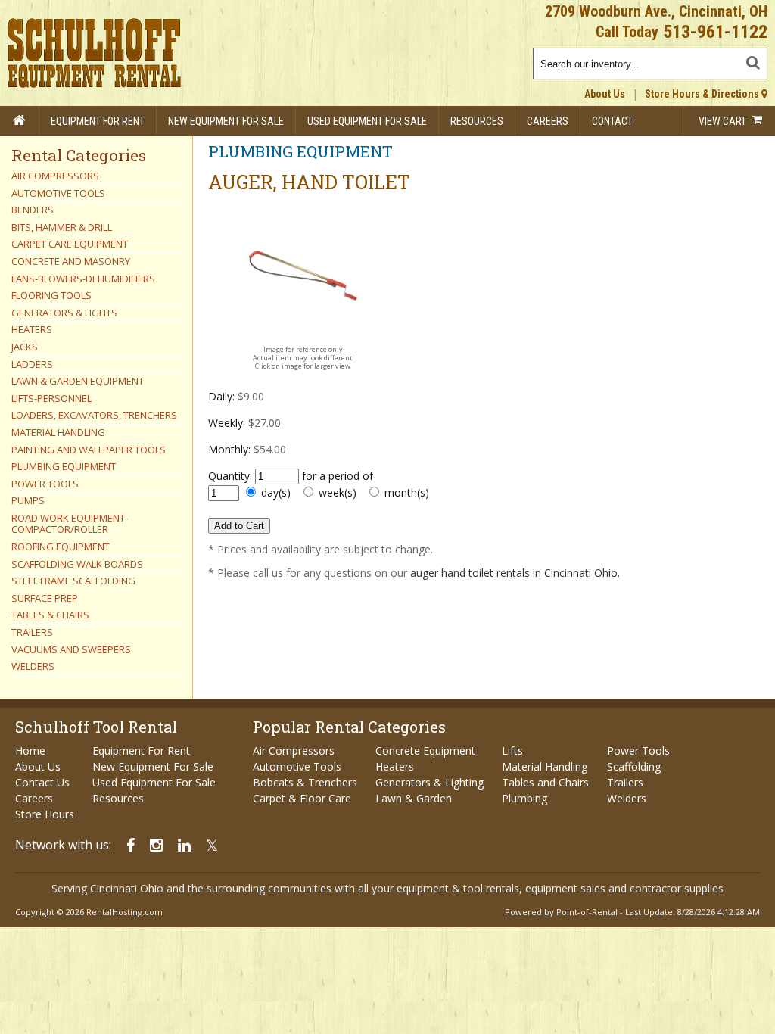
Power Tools (638, 750)
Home (30, 750)
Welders (626, 798)
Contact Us (42, 782)
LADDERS (32, 364)
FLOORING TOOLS (51, 295)
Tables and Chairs (545, 782)
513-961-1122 (715, 31)
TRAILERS (32, 632)
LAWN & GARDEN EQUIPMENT (77, 381)
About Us (604, 94)
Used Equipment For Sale (367, 121)
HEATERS (31, 329)
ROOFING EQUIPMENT (60, 546)
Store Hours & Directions (703, 94)
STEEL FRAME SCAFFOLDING (73, 580)
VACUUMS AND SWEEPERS (71, 649)
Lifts (512, 750)
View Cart (724, 121)
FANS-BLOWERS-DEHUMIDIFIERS (83, 278)
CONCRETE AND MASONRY (70, 261)
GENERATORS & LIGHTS (64, 312)
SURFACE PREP (44, 598)
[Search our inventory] (755, 59)
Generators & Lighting (429, 782)
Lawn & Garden (413, 798)
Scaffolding (634, 766)
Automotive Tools (297, 766)
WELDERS (32, 666)
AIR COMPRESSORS (55, 175)
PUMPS (28, 500)
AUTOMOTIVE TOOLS (58, 193)
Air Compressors (294, 750)
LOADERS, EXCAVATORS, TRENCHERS (94, 415)
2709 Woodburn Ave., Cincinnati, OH (656, 11)
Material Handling (544, 766)
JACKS (24, 346)
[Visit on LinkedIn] (184, 845)
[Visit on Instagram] (156, 845)
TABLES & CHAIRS (50, 614)
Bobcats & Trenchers (305, 782)
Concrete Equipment (425, 750)
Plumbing (524, 798)
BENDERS (32, 209)
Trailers (625, 782)
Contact (612, 121)
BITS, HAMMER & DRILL (61, 227)
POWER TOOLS (45, 484)
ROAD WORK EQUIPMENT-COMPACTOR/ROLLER (69, 524)
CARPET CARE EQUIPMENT (69, 244)
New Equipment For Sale (226, 121)
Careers (547, 121)
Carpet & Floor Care (302, 798)
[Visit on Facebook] (130, 845)
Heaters (394, 766)
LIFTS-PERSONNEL (51, 398)
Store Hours (44, 814)
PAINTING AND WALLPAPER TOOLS (88, 449)
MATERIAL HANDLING (58, 432)
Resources (476, 121)
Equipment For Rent (98, 121)
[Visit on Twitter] (212, 845)
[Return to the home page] (19, 121)
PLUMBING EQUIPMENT (63, 466)
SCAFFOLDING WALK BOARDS (77, 564)
